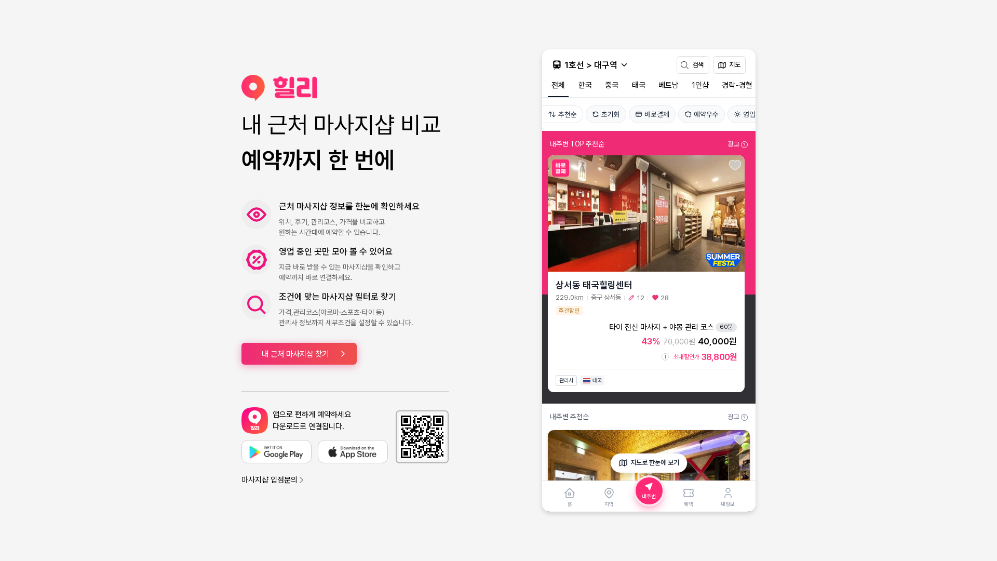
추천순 (567, 114)
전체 (558, 85)
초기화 (610, 114)
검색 (698, 65)
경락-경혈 (737, 85)
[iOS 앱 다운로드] (353, 451)
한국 (585, 85)
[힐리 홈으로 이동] (345, 88)
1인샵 (700, 85)
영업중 (752, 114)
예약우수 (706, 114)
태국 (638, 85)
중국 (611, 85)
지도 (734, 65)
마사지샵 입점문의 (269, 480)
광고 (736, 144)
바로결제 (656, 114)
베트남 (668, 85)
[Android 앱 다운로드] (276, 451)
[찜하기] (735, 165)
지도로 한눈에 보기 (654, 462)
